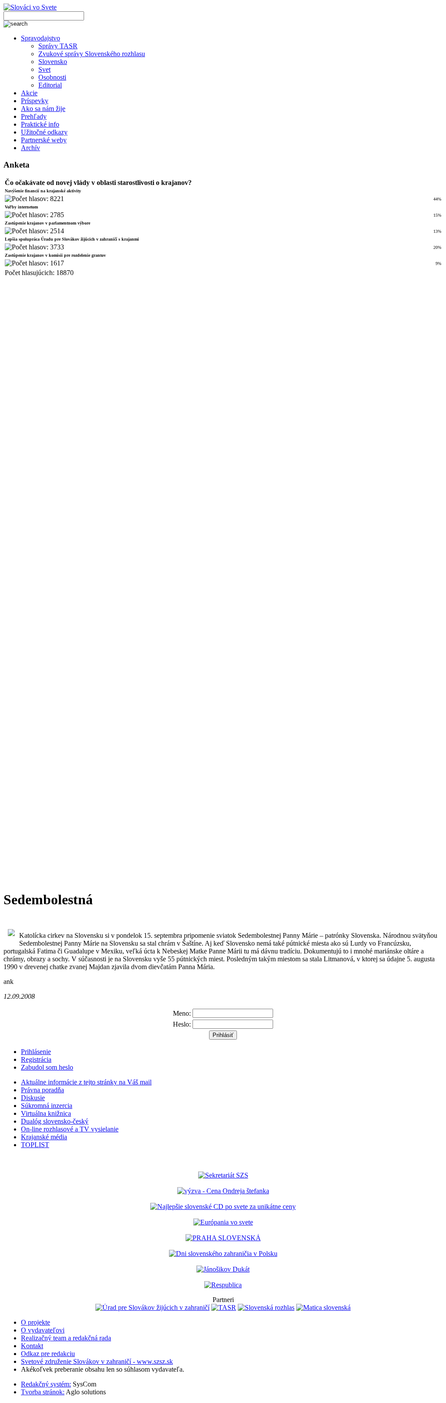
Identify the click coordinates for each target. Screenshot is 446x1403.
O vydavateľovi (42, 1330)
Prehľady (34, 116)
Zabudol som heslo (47, 1067)
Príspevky (34, 100)
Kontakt (32, 1345)
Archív (30, 147)
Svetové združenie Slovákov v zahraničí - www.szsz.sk (97, 1361)
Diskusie (33, 1097)
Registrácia (36, 1059)
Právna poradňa (42, 1090)
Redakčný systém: (46, 1384)
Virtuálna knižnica (46, 1113)
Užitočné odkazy (44, 132)
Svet (44, 69)
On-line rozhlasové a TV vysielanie (69, 1129)
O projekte (35, 1322)
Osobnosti (52, 77)
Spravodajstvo (40, 38)
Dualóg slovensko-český (54, 1121)
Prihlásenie (36, 1051)
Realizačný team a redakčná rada (66, 1338)
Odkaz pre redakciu (48, 1353)
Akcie (29, 93)
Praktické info (40, 124)
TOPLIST (35, 1144)
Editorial (50, 85)
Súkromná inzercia (46, 1105)
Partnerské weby (44, 140)
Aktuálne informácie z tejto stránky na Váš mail (86, 1082)
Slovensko (52, 61)
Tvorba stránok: (42, 1392)
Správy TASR (58, 46)
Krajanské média (44, 1137)
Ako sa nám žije (43, 108)
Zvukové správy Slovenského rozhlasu (91, 53)
